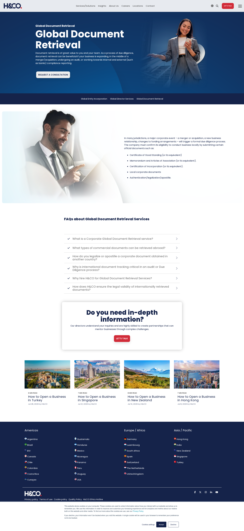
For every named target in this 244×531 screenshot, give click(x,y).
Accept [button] (161, 524)
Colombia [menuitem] (32, 468)
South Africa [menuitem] (133, 450)
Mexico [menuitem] (80, 450)
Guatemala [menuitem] (83, 439)
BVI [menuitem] (28, 450)
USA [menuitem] (79, 479)
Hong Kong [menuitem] (182, 439)
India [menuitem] (179, 444)
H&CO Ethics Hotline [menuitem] (93, 499)
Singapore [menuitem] (181, 456)
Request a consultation (53, 74)
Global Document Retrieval (150, 98)
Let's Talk (122, 338)
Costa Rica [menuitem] (33, 473)
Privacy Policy (138, 511)
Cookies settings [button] (148, 524)
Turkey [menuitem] (179, 462)
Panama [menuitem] (81, 462)
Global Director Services (122, 98)
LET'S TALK (228, 6)
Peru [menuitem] (79, 468)
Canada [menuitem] (31, 456)
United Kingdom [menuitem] (135, 473)
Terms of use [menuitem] (46, 499)
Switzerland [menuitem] (132, 462)
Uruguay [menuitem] (81, 473)
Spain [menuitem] (129, 456)
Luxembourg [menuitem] (133, 444)
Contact (150, 5)
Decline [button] (173, 524)
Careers (125, 5)
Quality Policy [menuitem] (75, 499)
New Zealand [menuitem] (183, 450)
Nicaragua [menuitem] (82, 456)
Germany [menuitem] (131, 439)
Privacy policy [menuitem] (31, 499)
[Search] (217, 6)
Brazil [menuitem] (30, 444)
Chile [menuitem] (29, 462)
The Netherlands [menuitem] (135, 468)
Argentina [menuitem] (32, 439)
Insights (102, 5)
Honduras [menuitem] (82, 444)
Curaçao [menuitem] (31, 479)
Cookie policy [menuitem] (60, 499)
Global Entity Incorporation (94, 98)
